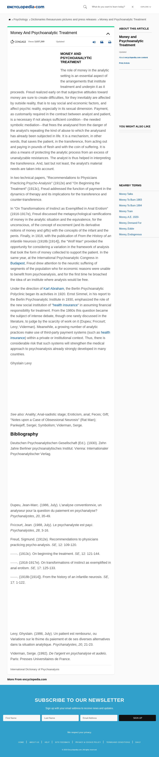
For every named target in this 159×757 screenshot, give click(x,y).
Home (21, 742)
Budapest (17, 263)
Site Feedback (62, 742)
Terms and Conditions (118, 742)
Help (47, 742)
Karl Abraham (53, 288)
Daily (138, 742)
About (133, 57)
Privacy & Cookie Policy (88, 742)
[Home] (25, 7)
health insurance (65, 305)
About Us (34, 742)
